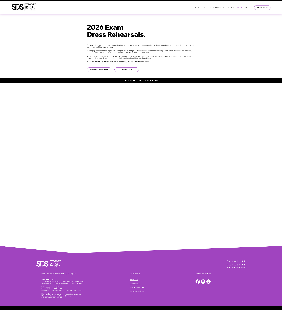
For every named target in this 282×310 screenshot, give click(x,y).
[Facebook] (198, 281)
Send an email (58, 289)
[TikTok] (208, 281)
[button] (205, 7)
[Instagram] (203, 281)
